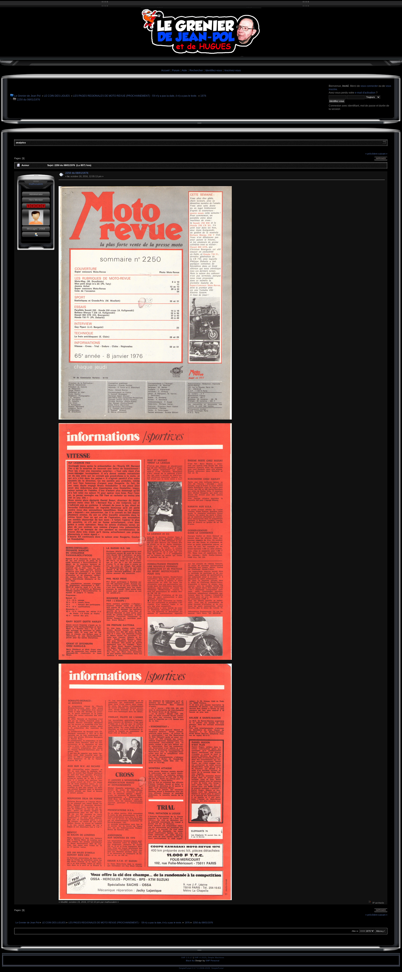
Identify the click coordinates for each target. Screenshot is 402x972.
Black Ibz (190, 960)
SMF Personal (212, 960)
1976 (203, 95)
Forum (175, 70)
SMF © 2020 (200, 957)
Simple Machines (216, 957)
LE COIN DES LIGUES (57, 95)
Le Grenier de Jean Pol (27, 95)
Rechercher (196, 70)
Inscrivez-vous (232, 70)
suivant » (382, 153)
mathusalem (36, 184)
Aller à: (355, 931)
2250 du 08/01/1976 (28, 99)
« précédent (371, 153)
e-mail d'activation (365, 92)
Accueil (165, 70)
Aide (184, 70)
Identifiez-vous (213, 70)
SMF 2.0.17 (186, 957)
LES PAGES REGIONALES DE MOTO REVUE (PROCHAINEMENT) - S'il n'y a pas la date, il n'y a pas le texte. (135, 95)
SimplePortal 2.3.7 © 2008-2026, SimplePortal (201, 968)
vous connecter (369, 85)
